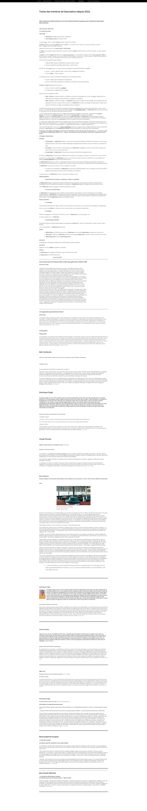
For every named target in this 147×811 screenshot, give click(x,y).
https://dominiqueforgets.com (63, 701)
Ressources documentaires (93, 1)
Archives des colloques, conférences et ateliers (65, 1)
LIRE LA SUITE (55, 324)
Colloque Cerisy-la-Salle (43, 3)
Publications (81, 1)
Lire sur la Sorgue (66, 674)
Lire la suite (55, 384)
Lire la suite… (49, 786)
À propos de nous (47, 1)
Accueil (39, 1)
